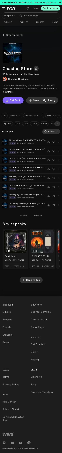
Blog (33, 384)
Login (35, 8)
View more (8, 91)
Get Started (38, 344)
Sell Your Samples (41, 311)
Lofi (26, 123)
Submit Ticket (11, 409)
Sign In (34, 351)
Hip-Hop (28, 73)
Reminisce (10, 256)
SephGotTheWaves (18, 79)
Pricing (35, 359)
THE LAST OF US (40, 256)
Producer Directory (42, 392)
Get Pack (15, 100)
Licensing (36, 376)
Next (36, 215)
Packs (55, 22)
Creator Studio (39, 319)
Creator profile (14, 34)
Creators (8, 334)
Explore (8, 22)
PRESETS (40, 22)
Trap (36, 73)
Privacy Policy (11, 384)
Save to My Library (44, 100)
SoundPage (37, 327)
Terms (6, 376)
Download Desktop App (13, 418)
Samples (24, 22)
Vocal (34, 123)
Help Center (9, 401)
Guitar (44, 123)
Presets (7, 327)
